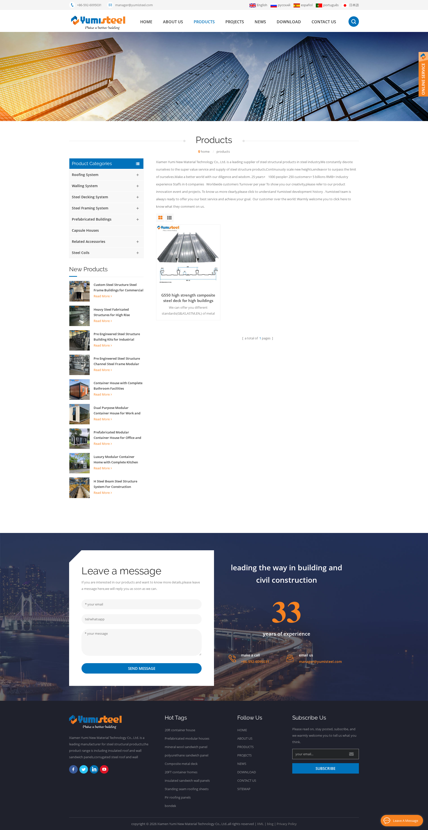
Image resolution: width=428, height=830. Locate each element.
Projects (234, 22)
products (204, 22)
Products (245, 747)
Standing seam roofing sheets (187, 789)
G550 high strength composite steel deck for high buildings (188, 298)
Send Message (141, 668)
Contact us (324, 22)
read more (102, 296)
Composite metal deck (181, 763)
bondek (170, 806)
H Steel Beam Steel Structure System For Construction (115, 484)
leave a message (405, 820)
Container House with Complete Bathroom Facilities (118, 386)
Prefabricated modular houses (187, 738)
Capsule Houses (85, 230)
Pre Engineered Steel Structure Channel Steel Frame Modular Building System (117, 361)
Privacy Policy (287, 824)
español (307, 5)
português (331, 5)
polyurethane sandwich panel (186, 755)
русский (284, 5)
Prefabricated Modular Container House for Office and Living (117, 435)
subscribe (325, 768)
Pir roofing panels (178, 797)
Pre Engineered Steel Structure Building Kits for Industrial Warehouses (117, 337)
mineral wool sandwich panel (186, 747)
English (262, 5)
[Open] (423, 74)
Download (289, 22)
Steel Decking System (90, 197)
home (146, 22)
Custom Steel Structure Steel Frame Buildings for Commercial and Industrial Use (118, 287)
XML (260, 824)
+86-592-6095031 (89, 5)
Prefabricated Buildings (91, 219)
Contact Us (246, 780)
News (260, 22)
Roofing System (85, 174)
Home (242, 730)
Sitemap (243, 789)
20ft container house (180, 730)
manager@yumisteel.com (134, 5)
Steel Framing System (90, 208)
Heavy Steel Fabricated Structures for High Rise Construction (112, 312)
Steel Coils (80, 252)
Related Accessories (88, 241)
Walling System (85, 185)
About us (173, 22)
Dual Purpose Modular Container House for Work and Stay (117, 410)
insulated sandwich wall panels (187, 780)
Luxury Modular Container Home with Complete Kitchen (116, 459)
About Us (244, 738)
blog (270, 824)
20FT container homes (181, 772)
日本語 (354, 5)
